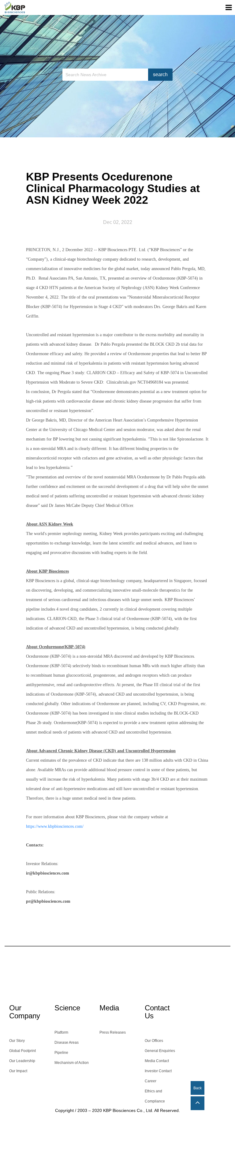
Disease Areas (66, 1042)
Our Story (17, 1041)
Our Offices (154, 1041)
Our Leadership (22, 1061)
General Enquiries (160, 1051)
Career (150, 1081)
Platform (61, 1032)
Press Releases (112, 1032)
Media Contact (157, 1061)
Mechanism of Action (71, 1063)
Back (197, 1088)
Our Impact (18, 1071)
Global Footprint (22, 1051)
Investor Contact (158, 1071)
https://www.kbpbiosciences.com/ (55, 826)
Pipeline (61, 1052)
